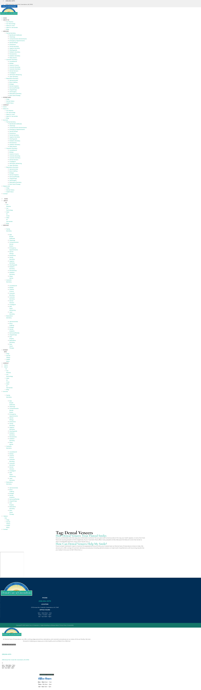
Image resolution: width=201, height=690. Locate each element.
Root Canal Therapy (14, 95)
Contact (6, 105)
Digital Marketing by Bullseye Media (50, 625)
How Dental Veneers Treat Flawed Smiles (81, 536)
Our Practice (9, 22)
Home (5, 18)
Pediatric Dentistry (14, 52)
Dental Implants (14, 86)
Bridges (11, 84)
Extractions (12, 44)
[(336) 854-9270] (2, 652)
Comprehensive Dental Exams (18, 39)
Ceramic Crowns (14, 65)
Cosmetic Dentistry (11, 59)
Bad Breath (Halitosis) (15, 35)
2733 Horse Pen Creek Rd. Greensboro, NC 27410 (15, 659)
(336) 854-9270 (45, 601)
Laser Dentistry (13, 76)
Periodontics (13, 54)
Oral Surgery (12, 91)
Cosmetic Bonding (14, 67)
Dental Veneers (13, 71)
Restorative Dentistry (12, 78)
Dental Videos (10, 101)
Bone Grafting (13, 82)
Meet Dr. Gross (10, 25)
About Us (6, 20)
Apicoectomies (13, 80)
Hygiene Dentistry (14, 48)
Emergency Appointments (17, 40)
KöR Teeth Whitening (15, 74)
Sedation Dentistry (14, 56)
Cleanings (12, 37)
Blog (7, 29)
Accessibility (70, 625)
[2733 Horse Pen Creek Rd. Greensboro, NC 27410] (2, 657)
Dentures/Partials (14, 88)
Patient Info (7, 97)
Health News (10, 103)
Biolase (11, 63)
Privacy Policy (63, 625)
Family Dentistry (11, 33)
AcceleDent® (13, 61)
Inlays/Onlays (13, 90)
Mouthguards (13, 50)
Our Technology (10, 23)
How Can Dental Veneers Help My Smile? (81, 544)
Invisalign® (12, 73)
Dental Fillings (13, 42)
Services (6, 31)
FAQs (7, 99)
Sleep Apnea (13, 57)
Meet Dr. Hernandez (12, 27)
